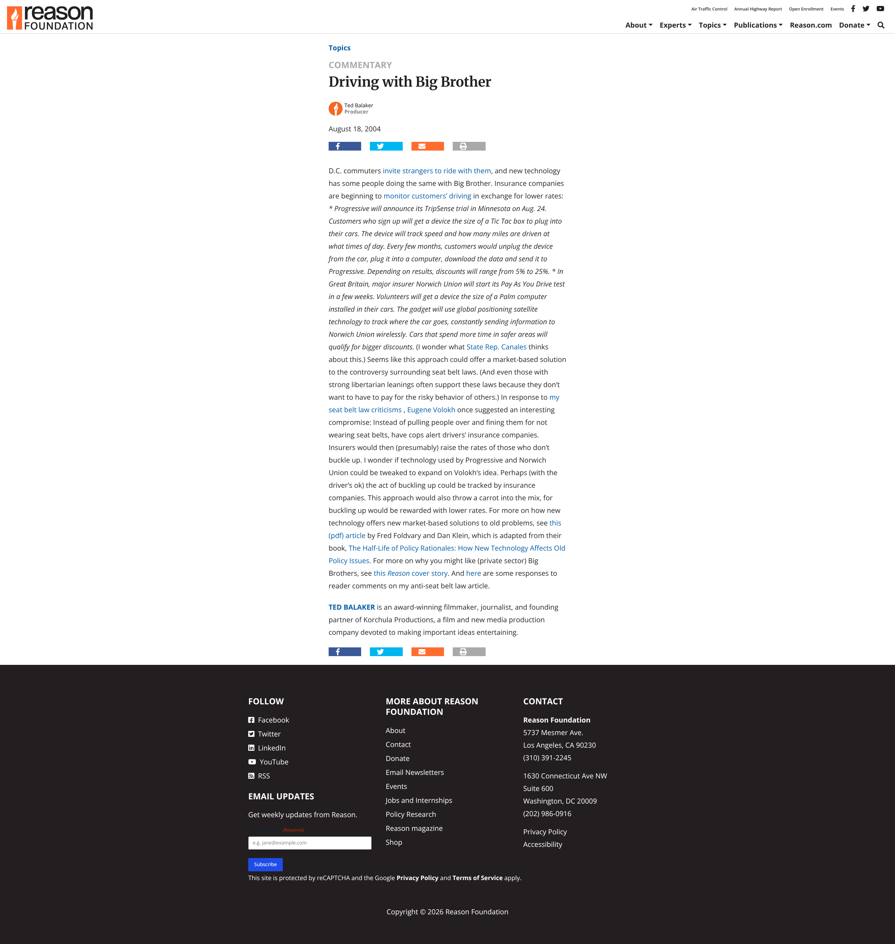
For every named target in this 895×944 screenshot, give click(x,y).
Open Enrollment (806, 9)
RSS (264, 775)
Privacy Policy (545, 831)
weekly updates (287, 814)
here (473, 573)
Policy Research (411, 814)
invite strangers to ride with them (437, 170)
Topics (710, 25)
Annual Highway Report (758, 9)
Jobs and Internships (419, 800)
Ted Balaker (352, 607)
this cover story (411, 573)
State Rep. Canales (497, 346)
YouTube (274, 762)
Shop (394, 842)
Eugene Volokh (431, 409)
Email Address (276, 830)
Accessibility (543, 844)
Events (837, 9)
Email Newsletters (415, 772)
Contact (398, 744)
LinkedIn (272, 748)
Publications (755, 25)
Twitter (269, 734)
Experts (673, 25)
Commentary (360, 65)
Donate (852, 25)
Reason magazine (414, 828)
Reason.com (811, 25)
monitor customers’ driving (427, 196)
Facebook (273, 720)
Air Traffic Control (710, 9)
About (636, 25)
